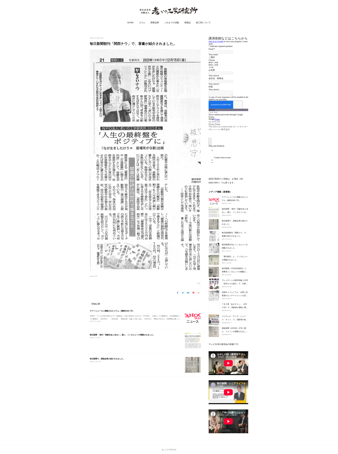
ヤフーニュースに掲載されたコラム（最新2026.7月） (112, 310)
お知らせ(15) (93, 276)
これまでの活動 (171, 22)
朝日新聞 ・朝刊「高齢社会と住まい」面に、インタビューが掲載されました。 (122, 334)
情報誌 (187, 22)
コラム (142, 22)
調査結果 (155, 22)
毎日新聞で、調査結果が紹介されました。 (107, 358)
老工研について (203, 22)
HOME (130, 22)
